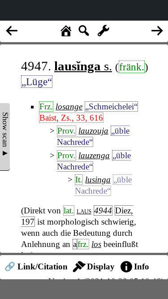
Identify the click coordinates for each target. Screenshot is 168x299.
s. (83, 66)
